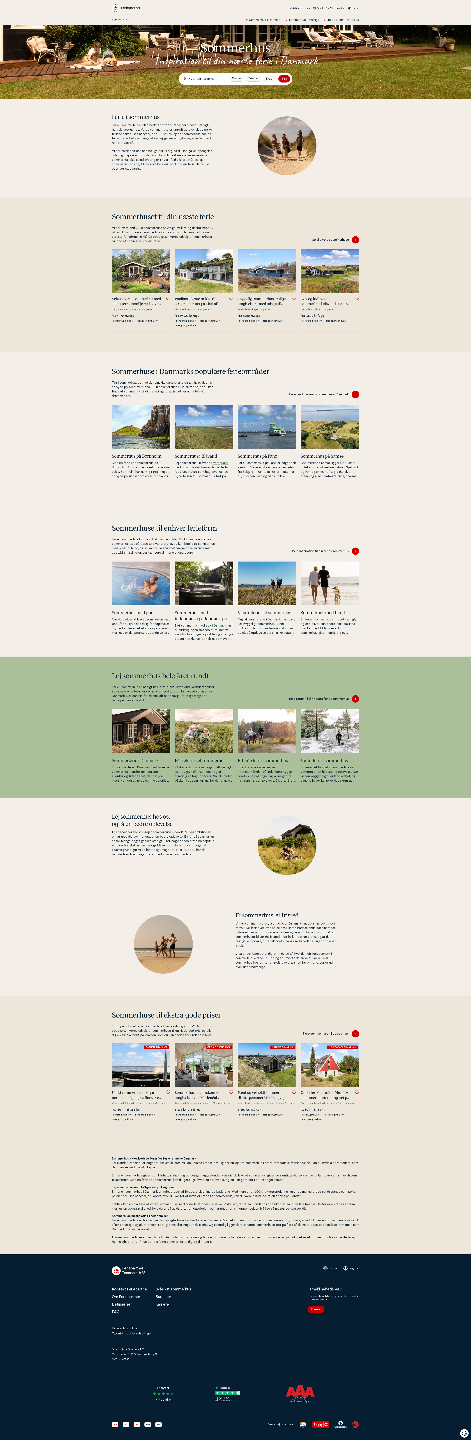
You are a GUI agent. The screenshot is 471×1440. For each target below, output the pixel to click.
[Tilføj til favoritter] (168, 298)
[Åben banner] (464, 1433)
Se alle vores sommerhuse (330, 239)
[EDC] (303, 1424)
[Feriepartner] (126, 8)
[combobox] (205, 79)
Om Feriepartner (126, 1297)
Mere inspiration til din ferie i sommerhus (320, 551)
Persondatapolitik (124, 1328)
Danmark (220, 625)
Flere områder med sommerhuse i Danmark (319, 394)
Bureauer (163, 1297)
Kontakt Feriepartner (130, 1289)
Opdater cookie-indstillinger (132, 1333)
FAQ (116, 1312)
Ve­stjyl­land (221, 463)
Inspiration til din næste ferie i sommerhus (319, 698)
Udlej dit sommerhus (299, 8)
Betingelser (122, 1304)
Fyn (308, 471)
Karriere (162, 1304)
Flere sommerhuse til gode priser (326, 1033)
